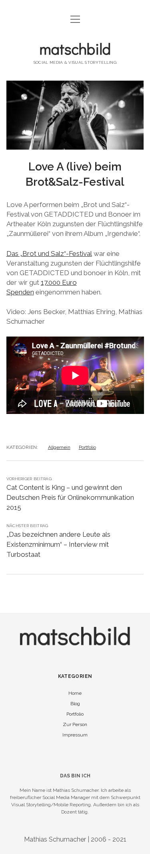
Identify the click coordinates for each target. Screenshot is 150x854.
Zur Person (75, 724)
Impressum (75, 735)
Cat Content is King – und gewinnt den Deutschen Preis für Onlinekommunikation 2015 (70, 497)
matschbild (75, 49)
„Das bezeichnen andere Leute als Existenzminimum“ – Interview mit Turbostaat (58, 544)
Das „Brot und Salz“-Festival (49, 254)
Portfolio (87, 447)
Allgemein (59, 447)
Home (75, 693)
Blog (75, 703)
